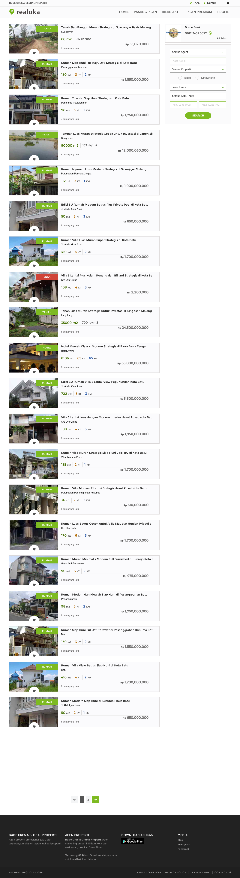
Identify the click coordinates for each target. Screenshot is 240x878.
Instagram (184, 844)
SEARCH (198, 115)
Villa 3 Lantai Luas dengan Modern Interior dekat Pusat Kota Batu (107, 417)
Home (124, 12)
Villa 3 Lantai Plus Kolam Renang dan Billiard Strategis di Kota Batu (108, 275)
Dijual (187, 77)
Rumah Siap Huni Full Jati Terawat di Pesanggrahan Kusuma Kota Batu (111, 630)
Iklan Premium (199, 12)
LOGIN (197, 3)
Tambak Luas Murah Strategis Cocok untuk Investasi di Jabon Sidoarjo (111, 133)
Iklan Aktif (171, 12)
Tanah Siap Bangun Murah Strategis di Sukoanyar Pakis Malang (106, 27)
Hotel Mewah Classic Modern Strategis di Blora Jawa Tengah (104, 346)
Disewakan (208, 77)
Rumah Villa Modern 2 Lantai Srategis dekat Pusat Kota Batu (104, 488)
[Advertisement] (84, 764)
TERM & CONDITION (148, 872)
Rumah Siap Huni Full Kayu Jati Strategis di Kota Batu (99, 63)
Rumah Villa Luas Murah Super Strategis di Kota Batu (98, 240)
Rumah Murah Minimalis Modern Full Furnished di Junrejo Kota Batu (109, 559)
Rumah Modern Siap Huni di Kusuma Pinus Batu (95, 701)
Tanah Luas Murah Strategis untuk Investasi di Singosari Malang (106, 311)
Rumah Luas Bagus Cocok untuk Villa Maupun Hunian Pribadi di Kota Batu (114, 523)
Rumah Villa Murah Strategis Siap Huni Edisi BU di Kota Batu (104, 452)
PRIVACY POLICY (175, 872)
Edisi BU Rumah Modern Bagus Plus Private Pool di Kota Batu (104, 204)
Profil (223, 12)
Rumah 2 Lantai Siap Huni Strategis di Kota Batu (95, 98)
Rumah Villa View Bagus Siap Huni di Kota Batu (94, 665)
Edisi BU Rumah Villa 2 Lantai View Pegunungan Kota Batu (102, 382)
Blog (180, 839)
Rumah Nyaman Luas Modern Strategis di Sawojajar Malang (103, 169)
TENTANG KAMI (200, 872)
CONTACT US (222, 872)
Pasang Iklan (145, 12)
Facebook (184, 848)
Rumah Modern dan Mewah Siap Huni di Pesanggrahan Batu (104, 594)
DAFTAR (211, 3)
